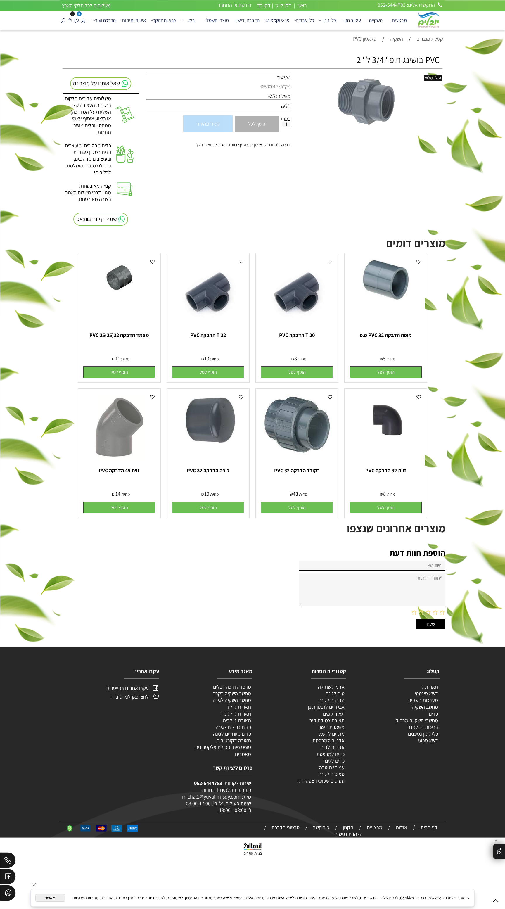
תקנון (348, 827)
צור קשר (321, 827)
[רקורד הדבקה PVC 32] (297, 453)
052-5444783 (208, 783)
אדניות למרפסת (328, 740)
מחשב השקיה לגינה (232, 700)
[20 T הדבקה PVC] (297, 322)
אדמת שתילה (331, 686)
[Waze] (8, 894)
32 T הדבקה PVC (208, 335)
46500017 (269, 86)
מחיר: (390, 359)
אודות (401, 827)
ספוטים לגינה (332, 774)
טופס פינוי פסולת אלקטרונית (223, 747)
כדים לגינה (334, 760)
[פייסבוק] (8, 878)
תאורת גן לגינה (236, 713)
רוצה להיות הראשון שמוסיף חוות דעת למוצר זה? (243, 144)
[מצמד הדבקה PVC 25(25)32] (119, 294)
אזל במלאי (433, 77)
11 (117, 358)
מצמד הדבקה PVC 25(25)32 (119, 335)
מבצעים (399, 20)
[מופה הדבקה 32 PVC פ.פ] (386, 298)
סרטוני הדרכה (286, 827)
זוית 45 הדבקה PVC (119, 470)
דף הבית (429, 827)
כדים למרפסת (330, 754)
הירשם (244, 5)
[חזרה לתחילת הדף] (495, 902)
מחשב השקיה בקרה (231, 693)
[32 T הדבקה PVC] (208, 322)
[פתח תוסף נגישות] (499, 851)
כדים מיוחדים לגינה (232, 733)
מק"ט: (284, 86)
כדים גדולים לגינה (233, 727)
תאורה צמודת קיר (327, 720)
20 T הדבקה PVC (297, 335)
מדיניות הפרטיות (86, 898)
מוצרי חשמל (217, 20)
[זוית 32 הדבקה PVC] (386, 440)
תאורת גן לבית (237, 720)
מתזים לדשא (331, 733)
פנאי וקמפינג (277, 20)
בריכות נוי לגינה (422, 727)
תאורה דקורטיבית (233, 740)
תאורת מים (334, 713)
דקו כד (263, 5)
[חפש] (62, 20)
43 (295, 493)
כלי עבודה (305, 20)
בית (191, 20)
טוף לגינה (334, 693)
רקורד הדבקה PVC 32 (297, 470)
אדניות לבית (332, 747)
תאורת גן (429, 686)
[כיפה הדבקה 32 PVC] (208, 454)
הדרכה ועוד (105, 20)
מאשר (50, 898)
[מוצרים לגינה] (428, 19)
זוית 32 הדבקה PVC (385, 470)
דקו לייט (282, 5)
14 (117, 493)
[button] (386, 372)
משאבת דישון (331, 727)
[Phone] (8, 861)
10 (206, 358)
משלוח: (283, 96)
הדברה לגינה (331, 700)
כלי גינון (329, 20)
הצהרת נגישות (348, 834)
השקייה (376, 20)
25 (272, 96)
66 (287, 105)
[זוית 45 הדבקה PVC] (119, 457)
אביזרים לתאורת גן (326, 707)
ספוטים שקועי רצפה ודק (321, 780)
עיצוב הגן (352, 20)
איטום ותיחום (134, 20)
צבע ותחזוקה (165, 20)
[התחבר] (83, 20)
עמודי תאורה (332, 767)
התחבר (225, 5)
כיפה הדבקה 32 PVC (208, 470)
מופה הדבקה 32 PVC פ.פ (386, 335)
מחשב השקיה (425, 707)
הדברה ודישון (247, 20)
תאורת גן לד (239, 707)
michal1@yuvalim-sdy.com (211, 796)
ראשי (301, 5)
